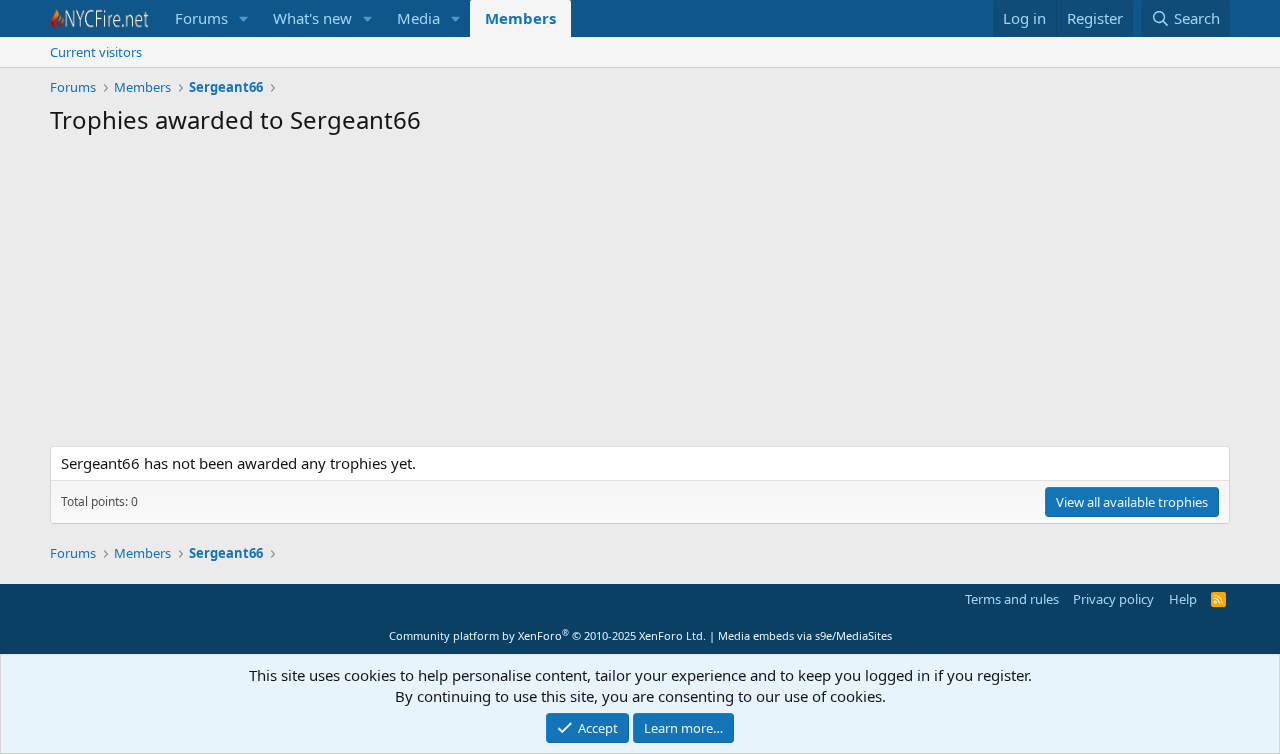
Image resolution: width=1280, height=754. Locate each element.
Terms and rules (1012, 599)
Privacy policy (1113, 599)
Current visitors (96, 52)
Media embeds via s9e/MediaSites (805, 635)
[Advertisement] (640, 296)
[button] (244, 18)
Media (418, 18)
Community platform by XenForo (547, 635)
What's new (312, 18)
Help (1183, 599)
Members (520, 18)
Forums (201, 18)
